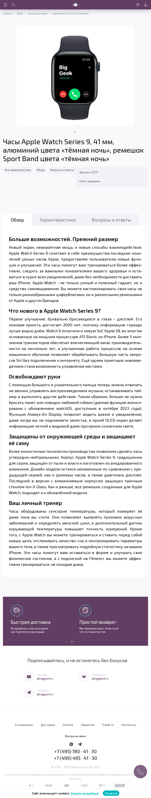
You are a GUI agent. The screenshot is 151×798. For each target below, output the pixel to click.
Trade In (108, 725)
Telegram (42, 690)
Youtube (42, 674)
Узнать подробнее (85, 793)
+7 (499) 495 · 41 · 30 (75, 758)
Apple (20, 13)
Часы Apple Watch (38, 13)
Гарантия (87, 725)
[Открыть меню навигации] (5, 4)
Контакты (129, 725)
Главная (7, 13)
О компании (24, 725)
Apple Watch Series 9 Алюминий (71, 13)
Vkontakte (98, 674)
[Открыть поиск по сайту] (13, 4)
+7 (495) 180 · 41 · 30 (75, 751)
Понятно (111, 793)
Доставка (48, 725)
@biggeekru (45, 678)
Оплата (68, 725)
